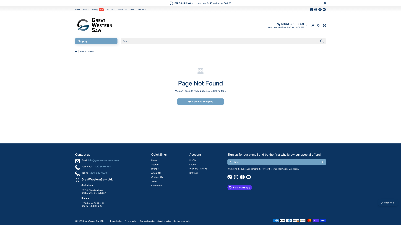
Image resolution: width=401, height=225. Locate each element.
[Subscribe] (322, 162)
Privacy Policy (268, 169)
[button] (324, 25)
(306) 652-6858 (292, 24)
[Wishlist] (318, 25)
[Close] (325, 3)
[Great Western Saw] (94, 25)
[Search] (322, 41)
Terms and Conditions (288, 169)
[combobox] (223, 41)
